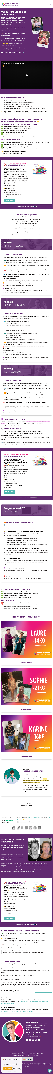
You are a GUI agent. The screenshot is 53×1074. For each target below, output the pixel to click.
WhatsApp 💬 (31, 1034)
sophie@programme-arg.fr (33, 1027)
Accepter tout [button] (7, 1068)
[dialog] (11, 1065)
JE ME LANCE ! (9, 200)
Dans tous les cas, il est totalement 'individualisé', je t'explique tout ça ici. (19, 1011)
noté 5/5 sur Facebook (33, 817)
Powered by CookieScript (11, 1071)
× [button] (20, 1058)
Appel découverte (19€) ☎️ (34, 1036)
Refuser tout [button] (16, 1068)
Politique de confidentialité (35, 1072)
